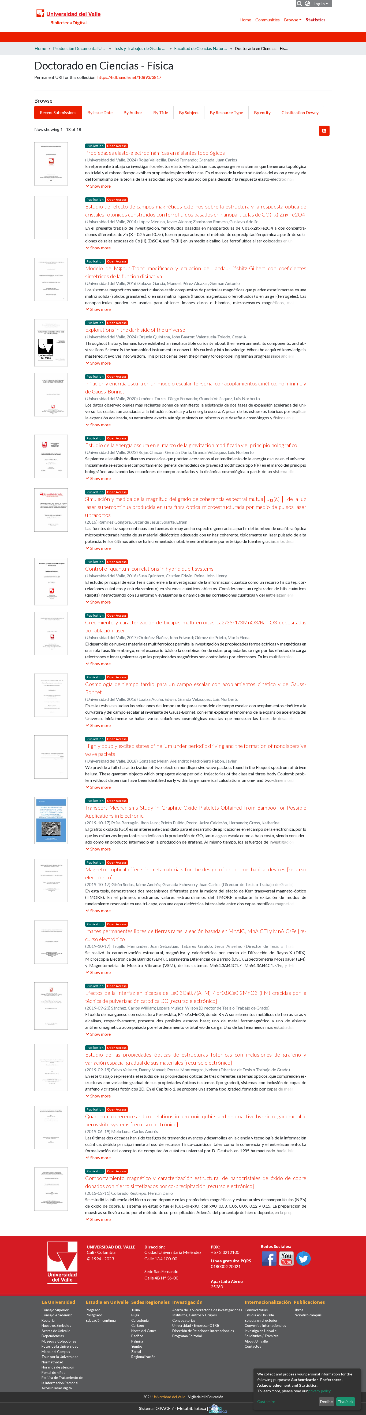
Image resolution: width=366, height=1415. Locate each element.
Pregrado (93, 1310)
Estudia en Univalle (259, 1315)
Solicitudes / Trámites (261, 1336)
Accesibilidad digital (57, 1388)
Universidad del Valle (168, 1397)
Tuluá (135, 1310)
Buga (135, 1315)
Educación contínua (101, 1320)
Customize (266, 1401)
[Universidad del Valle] (62, 1262)
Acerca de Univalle (56, 1331)
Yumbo (136, 1346)
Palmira (137, 1341)
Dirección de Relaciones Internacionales (203, 1331)
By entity (262, 112)
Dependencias (53, 1336)
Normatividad (52, 1362)
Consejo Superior (55, 1310)
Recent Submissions (58, 112)
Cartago (137, 1325)
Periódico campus (308, 1315)
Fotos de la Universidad (60, 1346)
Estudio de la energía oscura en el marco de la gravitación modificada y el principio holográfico (191, 445)
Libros (298, 1310)
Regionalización (143, 1357)
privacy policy (319, 1391)
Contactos (253, 1346)
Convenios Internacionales (265, 1325)
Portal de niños (53, 1372)
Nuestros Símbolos (56, 1325)
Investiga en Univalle (261, 1331)
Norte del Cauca (143, 1331)
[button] (307, 4)
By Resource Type (226, 112)
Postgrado (94, 1315)
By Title (160, 112)
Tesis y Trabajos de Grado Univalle (140, 48)
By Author (133, 112)
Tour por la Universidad (60, 1357)
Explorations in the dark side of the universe (135, 329)
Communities (267, 19)
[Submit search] (299, 3)
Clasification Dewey (300, 112)
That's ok (345, 1401)
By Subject (189, 112)
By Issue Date (100, 112)
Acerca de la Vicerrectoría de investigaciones (207, 1310)
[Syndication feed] (324, 131)
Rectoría (48, 1320)
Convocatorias (183, 1320)
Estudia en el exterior (261, 1320)
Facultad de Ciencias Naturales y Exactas (201, 48)
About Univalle (256, 1341)
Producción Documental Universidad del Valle (80, 48)
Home (245, 19)
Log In (319, 3)
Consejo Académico (57, 1315)
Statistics (316, 19)
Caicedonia (140, 1320)
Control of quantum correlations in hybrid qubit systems (149, 568)
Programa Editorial (187, 1336)
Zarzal (136, 1352)
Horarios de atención (58, 1367)
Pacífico (137, 1336)
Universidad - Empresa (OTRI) (195, 1325)
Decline (326, 1401)
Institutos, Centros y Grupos (194, 1315)
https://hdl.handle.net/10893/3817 (129, 77)
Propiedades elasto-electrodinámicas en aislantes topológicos (155, 152)
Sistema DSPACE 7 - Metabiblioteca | (174, 1407)
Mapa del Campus (56, 1352)
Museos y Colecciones (59, 1341)
